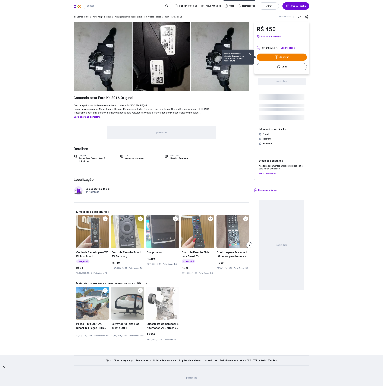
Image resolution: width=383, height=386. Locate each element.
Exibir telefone (288, 48)
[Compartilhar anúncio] (306, 17)
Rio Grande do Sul (81, 17)
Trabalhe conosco (229, 360)
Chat (284, 66)
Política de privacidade (164, 360)
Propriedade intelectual (190, 360)
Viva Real (272, 360)
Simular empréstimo (270, 36)
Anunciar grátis (298, 6)
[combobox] (127, 5)
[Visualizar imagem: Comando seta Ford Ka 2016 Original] (103, 56)
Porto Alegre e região (101, 17)
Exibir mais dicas (267, 173)
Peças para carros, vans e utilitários (129, 17)
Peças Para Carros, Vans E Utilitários (92, 160)
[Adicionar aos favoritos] (299, 17)
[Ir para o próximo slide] (249, 245)
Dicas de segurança (123, 360)
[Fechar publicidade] (4, 367)
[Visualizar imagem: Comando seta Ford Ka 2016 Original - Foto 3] (220, 56)
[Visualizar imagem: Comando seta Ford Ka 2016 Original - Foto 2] (161, 56)
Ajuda (108, 360)
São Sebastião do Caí (173, 17)
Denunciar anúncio (267, 190)
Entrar (269, 6)
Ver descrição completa (87, 116)
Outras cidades (154, 17)
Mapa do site (211, 360)
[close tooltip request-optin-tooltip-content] (250, 54)
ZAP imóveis (259, 360)
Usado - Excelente (179, 158)
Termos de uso (143, 360)
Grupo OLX (245, 360)
